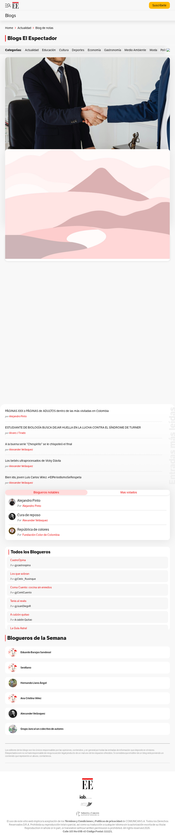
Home (9, 28)
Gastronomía (112, 50)
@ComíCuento (23, 592)
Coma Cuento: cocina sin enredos (31, 587)
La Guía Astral (18, 628)
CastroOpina (18, 560)
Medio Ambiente (135, 50)
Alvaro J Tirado (17, 432)
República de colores (33, 529)
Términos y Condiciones (79, 821)
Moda (153, 50)
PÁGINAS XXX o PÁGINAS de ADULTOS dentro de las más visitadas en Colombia (57, 411)
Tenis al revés (18, 601)
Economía (94, 50)
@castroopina (23, 565)
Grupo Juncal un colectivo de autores (41, 728)
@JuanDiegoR (23, 606)
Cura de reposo (28, 515)
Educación (49, 50)
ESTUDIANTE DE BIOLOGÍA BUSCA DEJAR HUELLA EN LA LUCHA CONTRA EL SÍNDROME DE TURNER (73, 427)
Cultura (64, 50)
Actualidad (24, 28)
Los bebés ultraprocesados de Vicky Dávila (33, 461)
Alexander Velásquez (21, 449)
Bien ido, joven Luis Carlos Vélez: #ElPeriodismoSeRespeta (43, 477)
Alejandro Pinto (18, 416)
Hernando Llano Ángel (33, 682)
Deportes (78, 50)
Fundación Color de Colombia (41, 535)
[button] (169, 50)
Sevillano (25, 667)
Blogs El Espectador (32, 38)
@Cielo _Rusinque (25, 578)
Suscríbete (159, 5)
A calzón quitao (19, 614)
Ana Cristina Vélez (30, 698)
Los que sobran (19, 574)
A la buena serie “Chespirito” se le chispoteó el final (38, 444)
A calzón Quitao (23, 619)
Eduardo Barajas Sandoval (35, 652)
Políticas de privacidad (108, 821)
